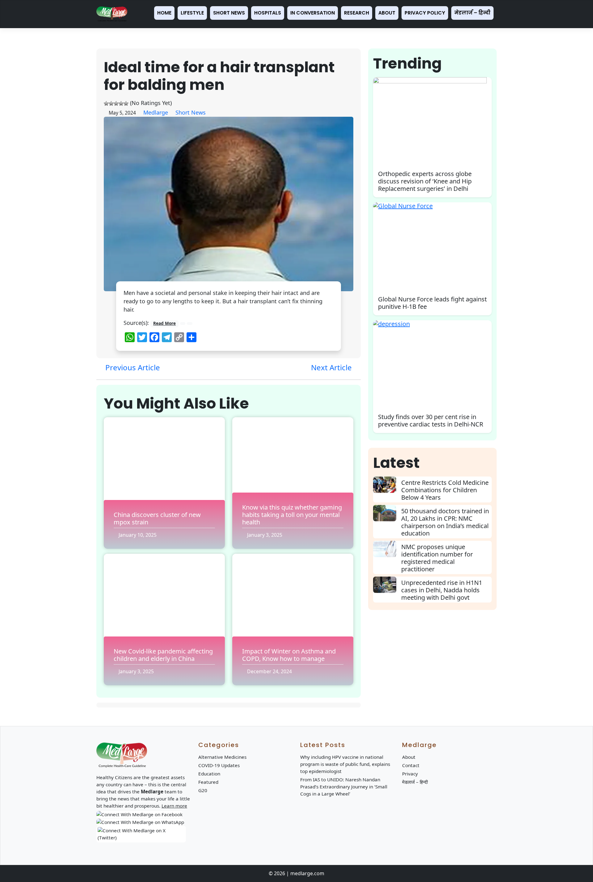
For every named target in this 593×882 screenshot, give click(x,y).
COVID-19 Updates (219, 765)
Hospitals (267, 12)
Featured (208, 782)
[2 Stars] (111, 103)
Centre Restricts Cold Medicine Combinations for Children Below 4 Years (445, 490)
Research (356, 12)
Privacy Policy (425, 12)
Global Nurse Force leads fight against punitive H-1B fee (432, 303)
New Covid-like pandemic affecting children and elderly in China (163, 655)
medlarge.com (307, 873)
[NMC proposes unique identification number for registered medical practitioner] (387, 549)
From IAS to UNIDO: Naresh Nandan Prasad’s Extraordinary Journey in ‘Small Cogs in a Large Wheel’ (343, 786)
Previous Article (131, 367)
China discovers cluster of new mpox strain (157, 518)
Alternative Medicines (222, 757)
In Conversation (312, 12)
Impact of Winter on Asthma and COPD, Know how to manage (289, 655)
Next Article (332, 367)
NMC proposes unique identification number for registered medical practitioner (437, 558)
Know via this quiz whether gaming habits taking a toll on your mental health (292, 514)
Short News (229, 12)
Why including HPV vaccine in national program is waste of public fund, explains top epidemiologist (345, 764)
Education (209, 774)
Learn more (174, 806)
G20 (202, 790)
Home (164, 12)
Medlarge (155, 112)
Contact (410, 765)
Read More (164, 323)
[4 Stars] (121, 103)
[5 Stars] (126, 103)
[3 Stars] (116, 103)
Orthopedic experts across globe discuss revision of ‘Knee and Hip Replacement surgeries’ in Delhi (425, 181)
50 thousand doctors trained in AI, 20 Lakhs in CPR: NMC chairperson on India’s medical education (445, 522)
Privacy (410, 774)
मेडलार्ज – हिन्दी (472, 12)
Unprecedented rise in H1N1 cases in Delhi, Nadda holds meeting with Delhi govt (441, 590)
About (386, 12)
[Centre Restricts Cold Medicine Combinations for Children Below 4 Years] (387, 485)
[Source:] (183, 323)
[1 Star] (106, 103)
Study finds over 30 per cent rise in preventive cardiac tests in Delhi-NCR (430, 420)
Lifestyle (192, 12)
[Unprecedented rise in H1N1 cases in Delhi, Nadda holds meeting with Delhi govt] (387, 585)
